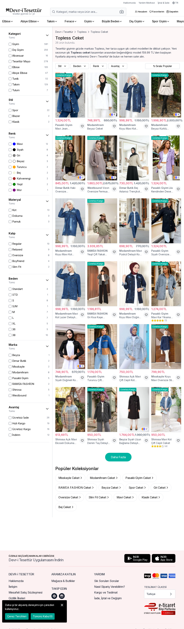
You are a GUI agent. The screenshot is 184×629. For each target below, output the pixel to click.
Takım (51, 21)
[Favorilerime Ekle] (82, 126)
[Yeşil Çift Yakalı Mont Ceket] (102, 220)
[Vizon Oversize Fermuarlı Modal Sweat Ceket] (102, 157)
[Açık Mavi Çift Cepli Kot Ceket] (134, 346)
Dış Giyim (135, 21)
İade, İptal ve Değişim (108, 598)
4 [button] (178, 114)
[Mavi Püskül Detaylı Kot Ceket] (134, 220)
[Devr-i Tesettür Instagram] (62, 596)
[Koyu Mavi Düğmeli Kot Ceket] (134, 283)
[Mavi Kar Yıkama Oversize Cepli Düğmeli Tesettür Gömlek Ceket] (166, 283)
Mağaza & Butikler (63, 581)
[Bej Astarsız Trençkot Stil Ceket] (134, 157)
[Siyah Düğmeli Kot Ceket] (70, 346)
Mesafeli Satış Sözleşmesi (25, 592)
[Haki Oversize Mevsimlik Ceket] (70, 157)
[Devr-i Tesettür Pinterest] (54, 596)
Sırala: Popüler (164, 66)
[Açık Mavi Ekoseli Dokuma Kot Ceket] (70, 409)
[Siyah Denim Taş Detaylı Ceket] (102, 409)
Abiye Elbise (28, 21)
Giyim (88, 21)
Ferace (69, 21)
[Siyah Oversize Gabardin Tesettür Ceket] (166, 220)
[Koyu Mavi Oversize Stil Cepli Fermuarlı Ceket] (166, 346)
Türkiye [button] (150, 594)
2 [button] (82, 177)
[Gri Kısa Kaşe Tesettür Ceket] (102, 283)
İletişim (13, 586)
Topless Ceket (99, 31)
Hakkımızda (129, 2)
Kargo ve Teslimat (106, 592)
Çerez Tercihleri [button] (16, 616)
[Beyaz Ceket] (102, 95)
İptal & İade (163, 2)
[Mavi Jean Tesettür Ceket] (70, 95)
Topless (82, 31)
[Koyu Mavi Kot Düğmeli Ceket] (70, 220)
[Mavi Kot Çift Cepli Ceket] (166, 409)
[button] (122, 11)
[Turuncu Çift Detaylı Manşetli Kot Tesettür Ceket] (102, 346)
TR (176, 2)
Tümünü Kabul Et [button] (42, 616)
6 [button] (114, 114)
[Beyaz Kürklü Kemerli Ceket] (166, 95)
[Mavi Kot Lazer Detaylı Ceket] (70, 283)
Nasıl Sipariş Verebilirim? (109, 586)
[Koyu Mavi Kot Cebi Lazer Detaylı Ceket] (134, 95)
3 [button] (82, 366)
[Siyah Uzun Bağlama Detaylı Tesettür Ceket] (134, 409)
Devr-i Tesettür (64, 31)
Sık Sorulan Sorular (106, 581)
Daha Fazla (118, 457)
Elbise (6, 21)
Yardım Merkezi (147, 2)
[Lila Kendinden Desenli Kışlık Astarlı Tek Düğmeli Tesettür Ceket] (166, 157)
